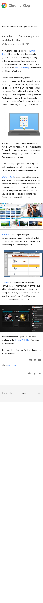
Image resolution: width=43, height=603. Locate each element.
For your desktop (22, 68)
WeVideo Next (8, 177)
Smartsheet (7, 235)
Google (25, 393)
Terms (39, 393)
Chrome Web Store (23, 340)
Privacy (32, 393)
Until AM (5, 282)
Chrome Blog (11, 365)
